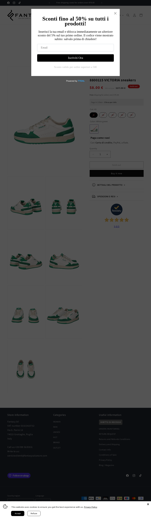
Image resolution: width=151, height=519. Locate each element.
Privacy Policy (90, 507)
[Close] (148, 504)
